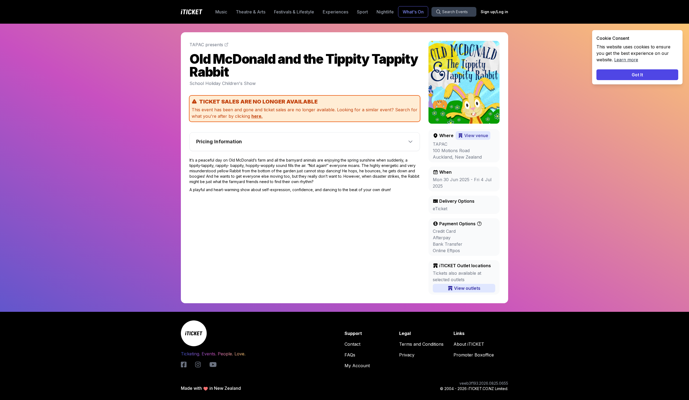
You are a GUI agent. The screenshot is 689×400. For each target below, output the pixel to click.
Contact (352, 344)
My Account (357, 365)
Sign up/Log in (494, 11)
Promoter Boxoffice (474, 355)
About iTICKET (469, 344)
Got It (637, 74)
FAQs (349, 355)
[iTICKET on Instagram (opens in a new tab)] (198, 364)
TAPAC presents (206, 44)
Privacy (406, 355)
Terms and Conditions (421, 344)
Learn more (626, 59)
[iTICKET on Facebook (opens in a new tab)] (184, 364)
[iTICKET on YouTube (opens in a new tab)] (213, 364)
